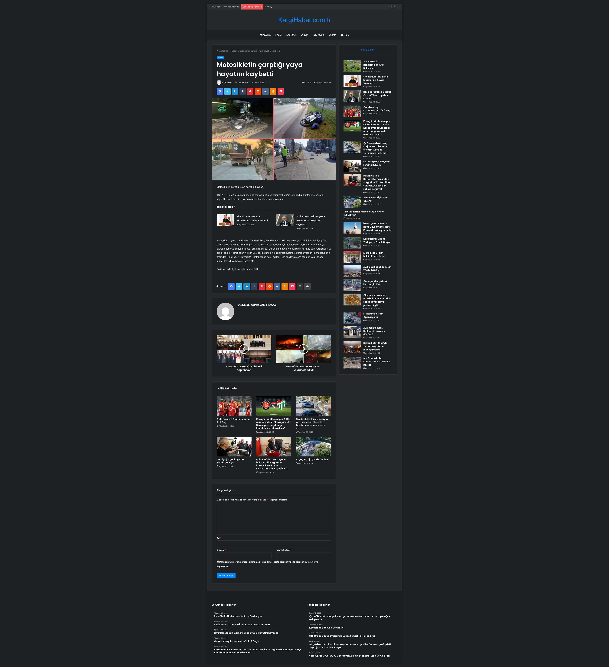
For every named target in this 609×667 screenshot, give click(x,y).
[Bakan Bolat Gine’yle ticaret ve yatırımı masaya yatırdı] (352, 347)
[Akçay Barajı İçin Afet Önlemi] (313, 446)
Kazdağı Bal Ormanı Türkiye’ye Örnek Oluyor (377, 240)
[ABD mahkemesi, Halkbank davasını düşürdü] (352, 332)
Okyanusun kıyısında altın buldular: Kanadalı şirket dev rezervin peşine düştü (377, 300)
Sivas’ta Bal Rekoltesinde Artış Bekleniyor (374, 65)
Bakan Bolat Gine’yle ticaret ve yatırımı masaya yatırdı (375, 346)
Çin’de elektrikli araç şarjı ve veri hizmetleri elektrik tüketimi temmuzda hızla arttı (312, 423)
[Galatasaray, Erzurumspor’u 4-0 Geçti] (234, 406)
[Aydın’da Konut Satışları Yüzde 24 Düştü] (352, 271)
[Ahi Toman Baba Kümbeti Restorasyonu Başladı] (352, 363)
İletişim (345, 35)
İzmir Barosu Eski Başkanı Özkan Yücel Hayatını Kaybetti (292, 6)
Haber (278, 35)
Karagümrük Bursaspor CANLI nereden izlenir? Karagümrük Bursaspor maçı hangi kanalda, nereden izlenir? (273, 423)
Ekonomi (291, 35)
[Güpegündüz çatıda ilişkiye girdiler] (352, 285)
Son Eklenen (368, 49)
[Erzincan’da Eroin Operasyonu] (352, 318)
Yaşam (332, 35)
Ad (219, 538)
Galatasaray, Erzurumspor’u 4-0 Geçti (233, 420)
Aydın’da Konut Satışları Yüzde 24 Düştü (377, 268)
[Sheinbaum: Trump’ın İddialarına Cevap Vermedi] (225, 220)
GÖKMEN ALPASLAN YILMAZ (235, 82)
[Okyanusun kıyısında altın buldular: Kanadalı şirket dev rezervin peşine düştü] (352, 299)
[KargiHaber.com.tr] (304, 20)
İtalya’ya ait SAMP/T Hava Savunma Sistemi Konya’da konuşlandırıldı (377, 227)
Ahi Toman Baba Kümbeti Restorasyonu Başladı (376, 361)
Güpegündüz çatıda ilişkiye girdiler (375, 282)
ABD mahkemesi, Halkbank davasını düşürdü (374, 331)
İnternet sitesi (283, 550)
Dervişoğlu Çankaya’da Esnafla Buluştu (230, 461)
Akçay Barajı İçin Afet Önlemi (312, 459)
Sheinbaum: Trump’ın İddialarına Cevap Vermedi (375, 80)
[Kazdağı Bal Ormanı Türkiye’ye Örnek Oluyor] (352, 243)
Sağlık (304, 35)
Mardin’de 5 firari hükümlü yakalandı (374, 254)
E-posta (221, 550)
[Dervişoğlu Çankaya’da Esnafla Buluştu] (234, 446)
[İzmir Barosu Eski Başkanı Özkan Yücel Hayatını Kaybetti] (285, 220)
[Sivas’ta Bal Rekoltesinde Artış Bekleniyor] (352, 66)
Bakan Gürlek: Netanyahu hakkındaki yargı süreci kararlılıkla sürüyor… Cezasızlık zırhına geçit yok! (272, 464)
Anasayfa (265, 35)
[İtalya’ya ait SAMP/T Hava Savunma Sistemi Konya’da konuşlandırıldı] (352, 228)
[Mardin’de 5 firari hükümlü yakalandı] (352, 257)
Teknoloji (318, 35)
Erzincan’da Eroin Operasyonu (373, 315)
